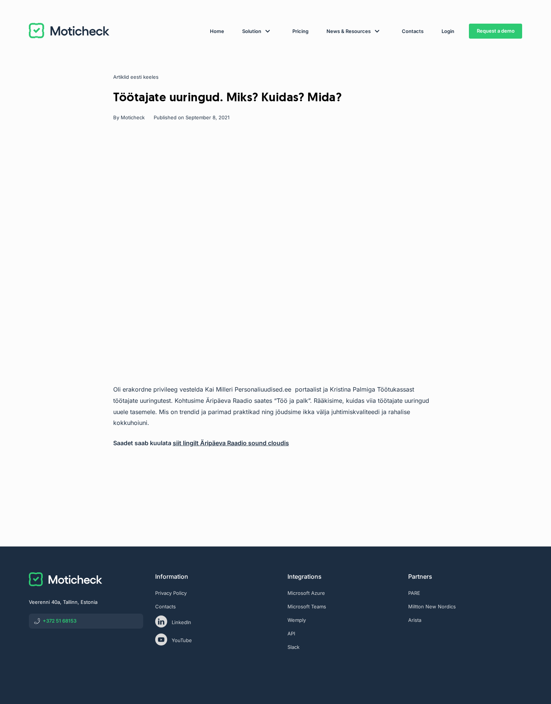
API (291, 633)
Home (217, 31)
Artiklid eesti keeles (136, 77)
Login (448, 31)
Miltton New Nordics (432, 606)
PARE (414, 593)
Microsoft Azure (306, 593)
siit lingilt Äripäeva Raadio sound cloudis (231, 443)
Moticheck (133, 117)
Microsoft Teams (306, 606)
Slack (293, 647)
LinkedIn (181, 622)
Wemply (296, 620)
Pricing (300, 31)
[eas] (465, 651)
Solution (251, 31)
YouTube (182, 640)
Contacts (413, 31)
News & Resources (348, 31)
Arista (414, 620)
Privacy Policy (171, 593)
